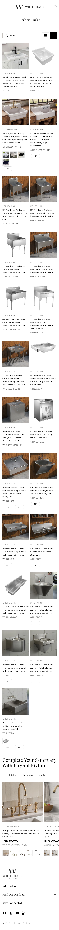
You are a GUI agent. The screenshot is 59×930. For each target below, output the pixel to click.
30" (7, 168)
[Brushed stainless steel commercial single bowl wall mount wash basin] (43, 585)
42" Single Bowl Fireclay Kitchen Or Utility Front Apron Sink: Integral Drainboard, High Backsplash (41, 139)
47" (7, 565)
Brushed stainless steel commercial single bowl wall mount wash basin (41, 610)
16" (8, 681)
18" (35, 681)
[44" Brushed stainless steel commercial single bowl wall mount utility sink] (15, 585)
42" (35, 156)
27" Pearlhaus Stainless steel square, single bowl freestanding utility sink (42, 213)
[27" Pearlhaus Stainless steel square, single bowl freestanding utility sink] (43, 189)
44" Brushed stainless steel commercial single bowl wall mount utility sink (15, 610)
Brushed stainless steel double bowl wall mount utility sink (42, 552)
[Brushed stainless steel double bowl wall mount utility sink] (43, 527)
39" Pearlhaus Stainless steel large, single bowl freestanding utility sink (41, 269)
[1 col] (45, 35)
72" (35, 565)
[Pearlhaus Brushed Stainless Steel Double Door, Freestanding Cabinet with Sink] (15, 410)
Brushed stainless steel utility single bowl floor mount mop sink (13, 726)
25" (8, 507)
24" (7, 747)
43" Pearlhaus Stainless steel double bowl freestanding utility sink (13, 322)
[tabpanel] (29, 819)
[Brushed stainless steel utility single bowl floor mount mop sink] (15, 701)
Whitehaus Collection (21, 923)
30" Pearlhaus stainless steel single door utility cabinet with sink (41, 434)
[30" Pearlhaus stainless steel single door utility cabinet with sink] (43, 410)
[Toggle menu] (3, 7)
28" (19, 747)
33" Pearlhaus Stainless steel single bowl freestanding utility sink (13, 269)
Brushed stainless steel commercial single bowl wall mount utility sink (41, 490)
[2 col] (53, 35)
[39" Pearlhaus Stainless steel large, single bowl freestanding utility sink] (43, 245)
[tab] (13, 775)
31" (19, 507)
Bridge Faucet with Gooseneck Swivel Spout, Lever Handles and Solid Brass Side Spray (20, 833)
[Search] (55, 7)
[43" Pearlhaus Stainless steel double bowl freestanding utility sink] (15, 298)
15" (35, 623)
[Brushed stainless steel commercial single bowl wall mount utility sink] (43, 466)
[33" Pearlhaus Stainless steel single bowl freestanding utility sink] (15, 245)
